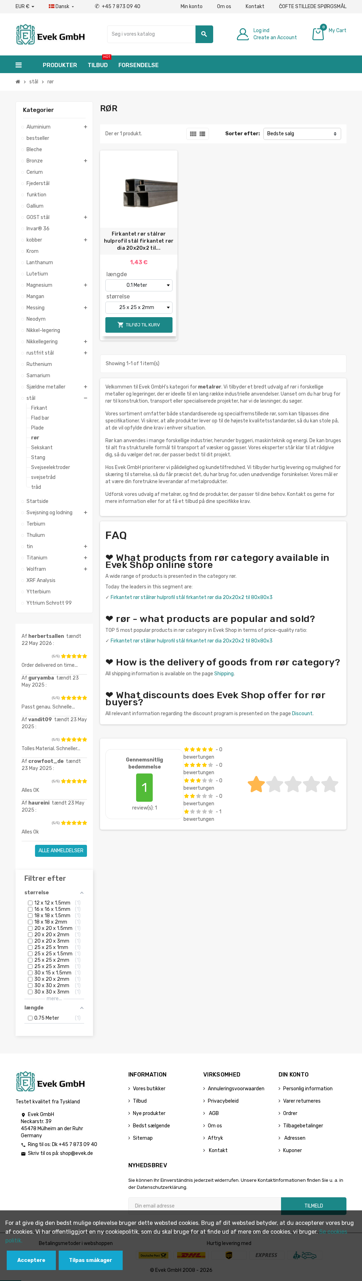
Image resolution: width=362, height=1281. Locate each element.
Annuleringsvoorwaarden (236, 1089)
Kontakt (255, 7)
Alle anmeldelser (61, 851)
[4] (79, 656)
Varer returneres (302, 1101)
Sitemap (143, 1138)
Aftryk (215, 1138)
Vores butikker (149, 1089)
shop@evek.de (76, 1153)
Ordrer (290, 1113)
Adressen (294, 1138)
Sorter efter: (242, 134)
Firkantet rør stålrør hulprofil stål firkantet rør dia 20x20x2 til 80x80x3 (192, 597)
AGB (213, 1113)
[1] (63, 656)
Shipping (224, 674)
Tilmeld (313, 1206)
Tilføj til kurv (138, 324)
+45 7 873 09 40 (117, 7)
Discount (302, 714)
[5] (84, 656)
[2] (68, 656)
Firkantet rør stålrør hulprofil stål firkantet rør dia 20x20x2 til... (139, 241)
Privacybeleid (223, 1101)
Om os (224, 7)
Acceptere (31, 1260)
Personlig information (308, 1089)
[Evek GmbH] (50, 34)
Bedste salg (280, 134)
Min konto (192, 7)
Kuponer (292, 1150)
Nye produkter (149, 1113)
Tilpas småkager (90, 1260)
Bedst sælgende (151, 1126)
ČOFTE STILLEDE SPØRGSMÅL (312, 7)
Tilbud (140, 1101)
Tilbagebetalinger (303, 1126)
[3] (73, 656)
